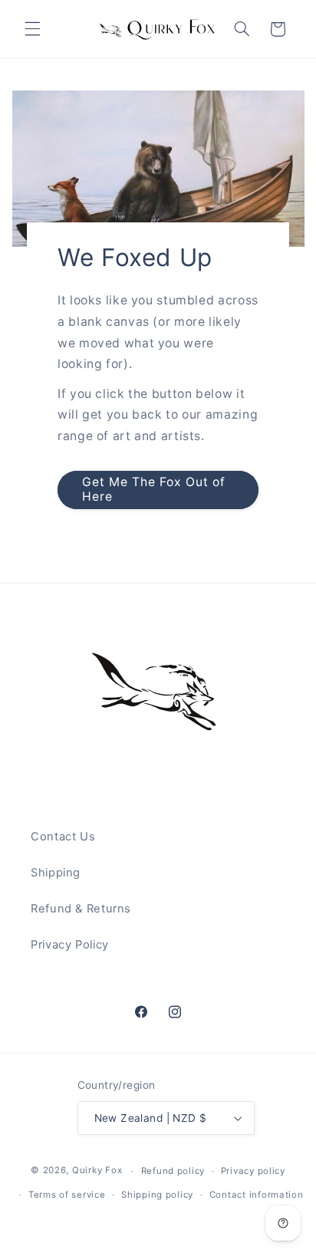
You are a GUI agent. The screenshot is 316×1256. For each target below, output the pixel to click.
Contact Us (63, 836)
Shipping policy (157, 1194)
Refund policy (173, 1171)
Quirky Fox (97, 1171)
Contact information (256, 1194)
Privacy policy (253, 1171)
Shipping (56, 873)
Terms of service (67, 1194)
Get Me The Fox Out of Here (153, 490)
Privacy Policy (70, 945)
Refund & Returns (81, 909)
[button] (32, 29)
